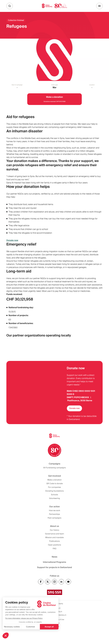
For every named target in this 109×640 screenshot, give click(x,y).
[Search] (9, 6)
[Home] (54, 5)
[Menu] (99, 6)
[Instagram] (54, 581)
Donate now (12, 240)
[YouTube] (68, 581)
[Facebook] (40, 581)
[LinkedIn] (61, 581)
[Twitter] (47, 581)
